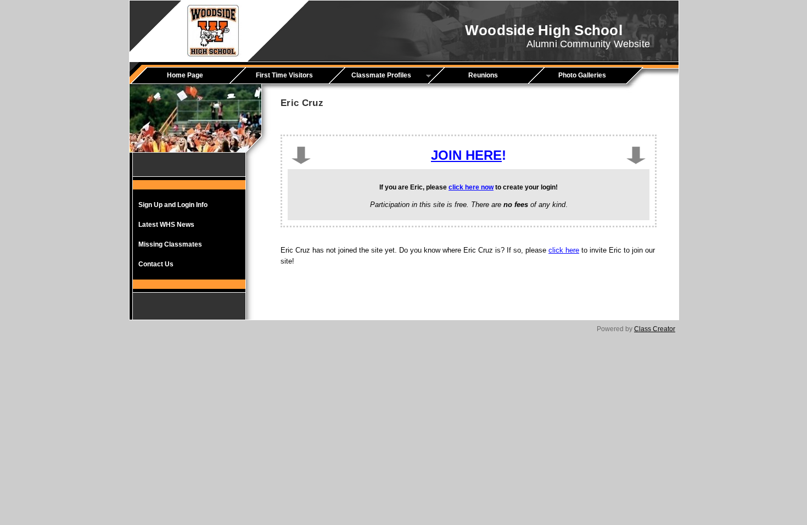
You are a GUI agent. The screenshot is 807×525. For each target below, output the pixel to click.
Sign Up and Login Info (173, 205)
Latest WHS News (166, 224)
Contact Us (155, 264)
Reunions (483, 75)
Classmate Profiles (374, 75)
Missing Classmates (170, 244)
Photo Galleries (582, 75)
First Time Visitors (284, 75)
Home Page (185, 75)
